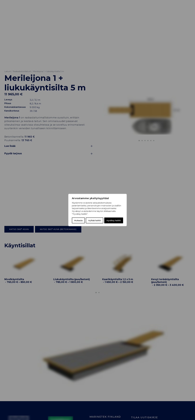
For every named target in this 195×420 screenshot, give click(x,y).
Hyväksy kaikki (114, 220)
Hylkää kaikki (94, 220)
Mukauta (78, 220)
